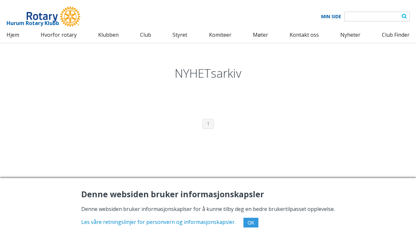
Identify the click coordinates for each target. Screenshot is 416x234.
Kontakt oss (304, 34)
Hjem (12, 34)
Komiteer (220, 34)
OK (251, 222)
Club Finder (396, 34)
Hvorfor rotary (59, 34)
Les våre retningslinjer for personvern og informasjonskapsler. (158, 222)
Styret (180, 34)
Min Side (331, 16)
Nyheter (350, 34)
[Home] (43, 16)
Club (145, 34)
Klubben (108, 34)
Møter (260, 34)
